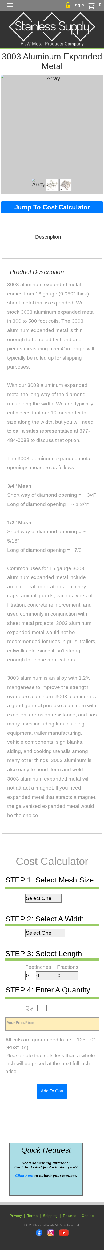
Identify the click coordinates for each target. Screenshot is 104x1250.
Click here (24, 1175)
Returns (69, 1215)
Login (78, 5)
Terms (32, 1215)
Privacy (16, 1215)
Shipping (50, 1215)
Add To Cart (52, 1091)
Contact (88, 1215)
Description (45, 237)
